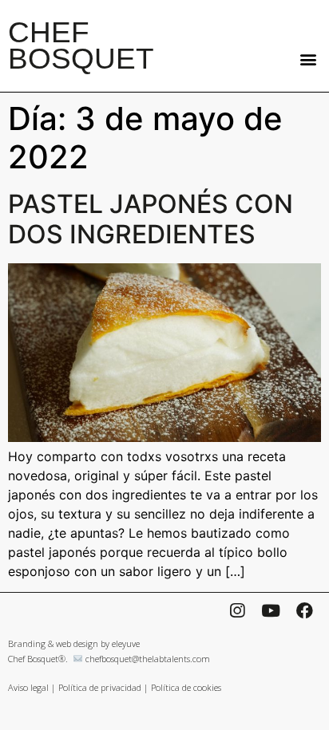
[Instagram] (237, 610)
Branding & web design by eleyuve (74, 643)
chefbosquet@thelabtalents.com (147, 659)
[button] (308, 58)
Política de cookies (186, 687)
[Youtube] (270, 610)
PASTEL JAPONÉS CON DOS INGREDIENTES (150, 219)
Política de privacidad (99, 687)
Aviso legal (28, 687)
